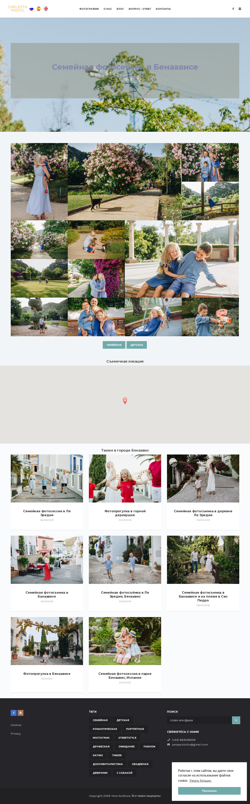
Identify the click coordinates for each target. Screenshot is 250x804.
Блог (120, 9)
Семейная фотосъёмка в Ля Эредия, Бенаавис (125, 594)
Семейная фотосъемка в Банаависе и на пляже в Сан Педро (203, 596)
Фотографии (89, 9)
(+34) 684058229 (184, 740)
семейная (114, 344)
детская (136, 344)
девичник (100, 772)
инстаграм (101, 737)
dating (98, 755)
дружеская (101, 746)
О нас (108, 9)
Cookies (16, 725)
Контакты (163, 9)
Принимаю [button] (209, 790)
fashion (149, 746)
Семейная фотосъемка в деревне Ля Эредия (203, 513)
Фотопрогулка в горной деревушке (125, 513)
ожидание (127, 746)
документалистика (108, 764)
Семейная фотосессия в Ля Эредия (47, 513)
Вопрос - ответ (140, 9)
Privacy (16, 733)
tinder (117, 755)
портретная (135, 729)
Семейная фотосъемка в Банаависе (47, 594)
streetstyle (127, 737)
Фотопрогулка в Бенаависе (47, 674)
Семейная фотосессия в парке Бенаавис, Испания (125, 675)
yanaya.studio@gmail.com (190, 744)
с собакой (124, 772)
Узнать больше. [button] (200, 780)
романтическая (105, 729)
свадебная (140, 764)
